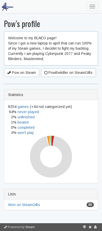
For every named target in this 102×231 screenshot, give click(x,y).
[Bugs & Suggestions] (90, 227)
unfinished (26, 117)
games (23, 107)
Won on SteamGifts (24, 205)
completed (26, 127)
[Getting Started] (84, 227)
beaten (23, 122)
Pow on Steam (23, 72)
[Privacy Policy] (95, 227)
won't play (26, 133)
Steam (30, 227)
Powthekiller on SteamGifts (70, 72)
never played (28, 112)
